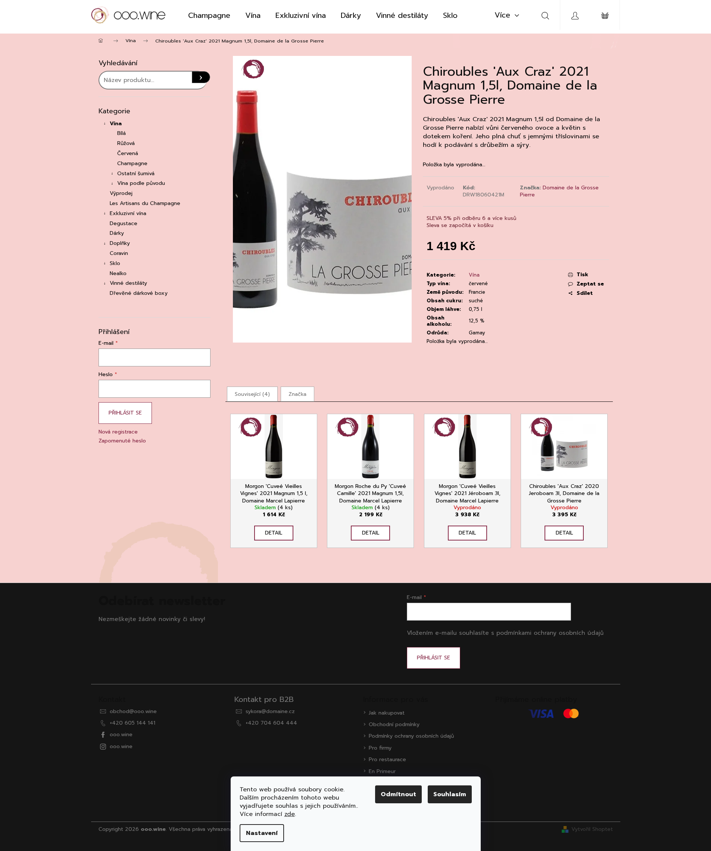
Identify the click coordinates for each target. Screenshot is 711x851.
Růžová (126, 143)
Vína (116, 123)
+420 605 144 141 (132, 723)
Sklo (115, 263)
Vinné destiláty (128, 283)
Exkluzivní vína (128, 213)
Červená (127, 153)
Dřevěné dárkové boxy (139, 293)
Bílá (121, 133)
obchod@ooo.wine (133, 711)
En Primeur (382, 771)
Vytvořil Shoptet (592, 829)
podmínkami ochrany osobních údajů (550, 632)
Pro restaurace (387, 759)
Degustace (123, 223)
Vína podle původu (141, 183)
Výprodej (121, 193)
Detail (273, 533)
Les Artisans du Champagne (145, 203)
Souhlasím (449, 794)
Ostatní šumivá (136, 173)
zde (289, 814)
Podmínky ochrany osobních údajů (411, 736)
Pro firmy (380, 748)
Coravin (119, 253)
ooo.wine (121, 734)
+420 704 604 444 (271, 722)
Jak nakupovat (387, 713)
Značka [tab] (297, 394)
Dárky (117, 233)
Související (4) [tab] (252, 394)
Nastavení (262, 833)
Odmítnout (398, 794)
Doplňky (120, 243)
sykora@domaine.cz (270, 711)
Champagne (132, 163)
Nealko (118, 273)
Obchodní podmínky (394, 724)
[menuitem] (209, 15)
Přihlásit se (125, 413)
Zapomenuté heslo (122, 440)
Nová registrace (118, 431)
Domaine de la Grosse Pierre (559, 191)
